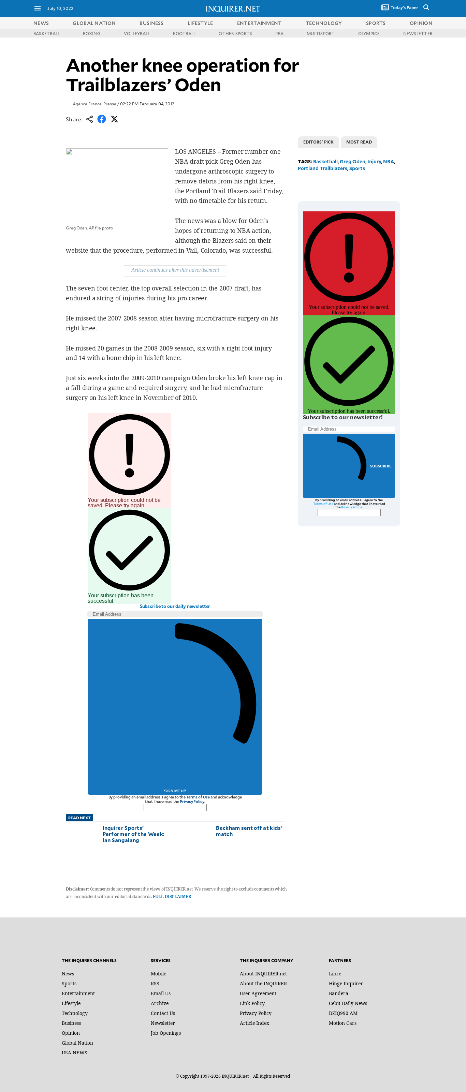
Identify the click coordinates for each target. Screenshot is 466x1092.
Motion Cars (342, 1023)
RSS (155, 983)
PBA (279, 33)
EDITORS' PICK (318, 142)
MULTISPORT (321, 33)
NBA (388, 161)
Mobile (158, 973)
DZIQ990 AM (343, 1013)
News (41, 23)
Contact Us (163, 1013)
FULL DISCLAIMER (172, 896)
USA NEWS (74, 1052)
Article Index (254, 1023)
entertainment (259, 23)
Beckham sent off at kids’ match (249, 830)
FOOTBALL (184, 33)
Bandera (338, 993)
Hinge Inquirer (346, 983)
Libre (335, 973)
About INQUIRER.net (263, 973)
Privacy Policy (192, 801)
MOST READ (359, 142)
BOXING (91, 33)
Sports (357, 168)
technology (324, 23)
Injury (374, 161)
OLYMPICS (369, 33)
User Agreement (258, 993)
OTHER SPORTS (235, 33)
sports (376, 23)
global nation (94, 23)
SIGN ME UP (175, 791)
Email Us (161, 993)
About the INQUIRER (263, 983)
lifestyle (200, 23)
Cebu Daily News (348, 1003)
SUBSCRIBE (381, 465)
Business (71, 1023)
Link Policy (252, 1003)
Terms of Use (198, 796)
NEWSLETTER (418, 33)
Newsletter (163, 1023)
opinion (421, 23)
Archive (160, 1003)
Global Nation (77, 1042)
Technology (75, 1013)
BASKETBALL (46, 33)
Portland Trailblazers (322, 168)
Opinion (71, 1033)
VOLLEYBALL (137, 33)
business (151, 23)
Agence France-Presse (94, 103)
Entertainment (78, 993)
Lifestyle (71, 1003)
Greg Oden (352, 161)
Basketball (325, 161)
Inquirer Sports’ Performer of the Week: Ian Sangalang (134, 833)
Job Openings (166, 1033)
